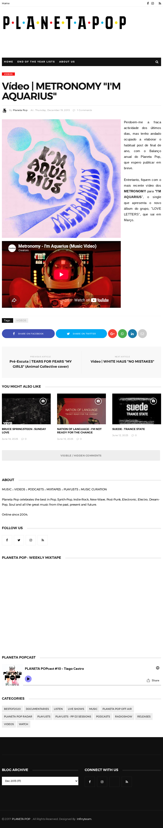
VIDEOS (8, 74)
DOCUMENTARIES (37, 709)
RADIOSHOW (123, 716)
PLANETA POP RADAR (18, 716)
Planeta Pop (20, 110)
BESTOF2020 (12, 709)
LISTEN (58, 709)
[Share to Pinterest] (142, 333)
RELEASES (143, 716)
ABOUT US (67, 62)
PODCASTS (103, 716)
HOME (8, 62)
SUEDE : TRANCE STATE (128, 429)
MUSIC (93, 709)
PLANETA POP (21, 819)
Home (6, 3)
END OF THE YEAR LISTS (36, 62)
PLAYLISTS (43, 716)
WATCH (23, 724)
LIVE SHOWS (76, 709)
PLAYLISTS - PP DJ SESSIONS (73, 716)
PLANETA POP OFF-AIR (117, 709)
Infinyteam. (84, 819)
